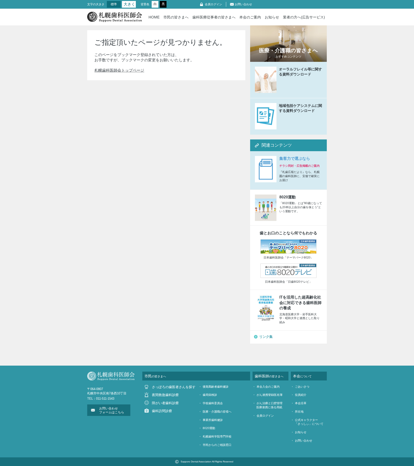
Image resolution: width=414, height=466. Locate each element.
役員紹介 (300, 395)
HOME (154, 17)
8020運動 (209, 428)
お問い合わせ (243, 4)
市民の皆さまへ (176, 17)
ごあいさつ (302, 386)
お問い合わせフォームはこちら (111, 410)
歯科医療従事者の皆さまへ (214, 17)
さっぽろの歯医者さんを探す (174, 387)
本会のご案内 (250, 17)
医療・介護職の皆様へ (217, 411)
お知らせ (272, 17)
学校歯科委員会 (213, 403)
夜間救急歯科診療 (165, 395)
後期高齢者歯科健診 (216, 386)
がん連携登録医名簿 (269, 395)
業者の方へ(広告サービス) (304, 17)
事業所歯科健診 (213, 420)
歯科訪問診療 (162, 411)
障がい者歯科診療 (165, 403)
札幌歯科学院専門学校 (217, 436)
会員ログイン (213, 4)
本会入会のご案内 (268, 386)
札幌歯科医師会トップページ (119, 70)
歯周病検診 (210, 395)
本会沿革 (300, 403)
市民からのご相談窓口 (217, 445)
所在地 (299, 411)
